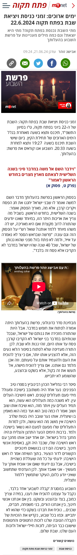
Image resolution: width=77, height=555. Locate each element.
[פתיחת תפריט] (6, 5)
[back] (73, 5)
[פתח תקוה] (38, 9)
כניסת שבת (65, 548)
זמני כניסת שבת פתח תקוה (37, 548)
